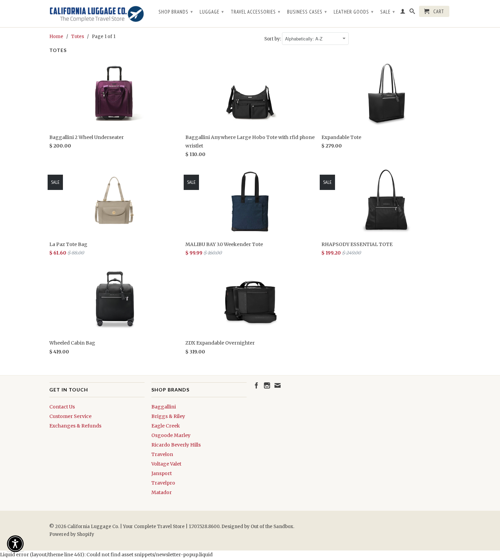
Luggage (212, 11)
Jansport (161, 473)
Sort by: (273, 39)
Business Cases (307, 11)
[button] (15, 543)
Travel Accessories (256, 11)
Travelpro (163, 483)
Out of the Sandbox (272, 526)
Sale (387, 11)
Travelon (162, 454)
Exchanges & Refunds (75, 426)
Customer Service (70, 416)
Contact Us (62, 407)
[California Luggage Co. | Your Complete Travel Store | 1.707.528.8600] (97, 13)
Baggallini (163, 407)
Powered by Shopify (71, 534)
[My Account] (403, 12)
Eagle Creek (165, 426)
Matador (161, 492)
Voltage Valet (166, 464)
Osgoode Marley (170, 435)
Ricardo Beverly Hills (176, 445)
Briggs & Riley (168, 416)
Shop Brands (176, 11)
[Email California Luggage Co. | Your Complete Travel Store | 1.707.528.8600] (277, 385)
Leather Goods (354, 11)
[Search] (412, 12)
